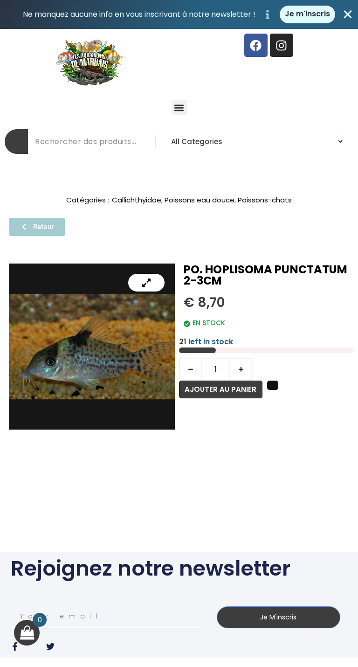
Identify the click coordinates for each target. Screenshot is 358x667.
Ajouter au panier (220, 389)
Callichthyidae (136, 200)
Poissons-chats (265, 200)
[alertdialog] (179, 14)
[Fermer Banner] (347, 14)
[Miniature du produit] (146, 282)
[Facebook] (256, 45)
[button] (179, 107)
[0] (27, 633)
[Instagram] (281, 45)
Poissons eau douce (199, 200)
